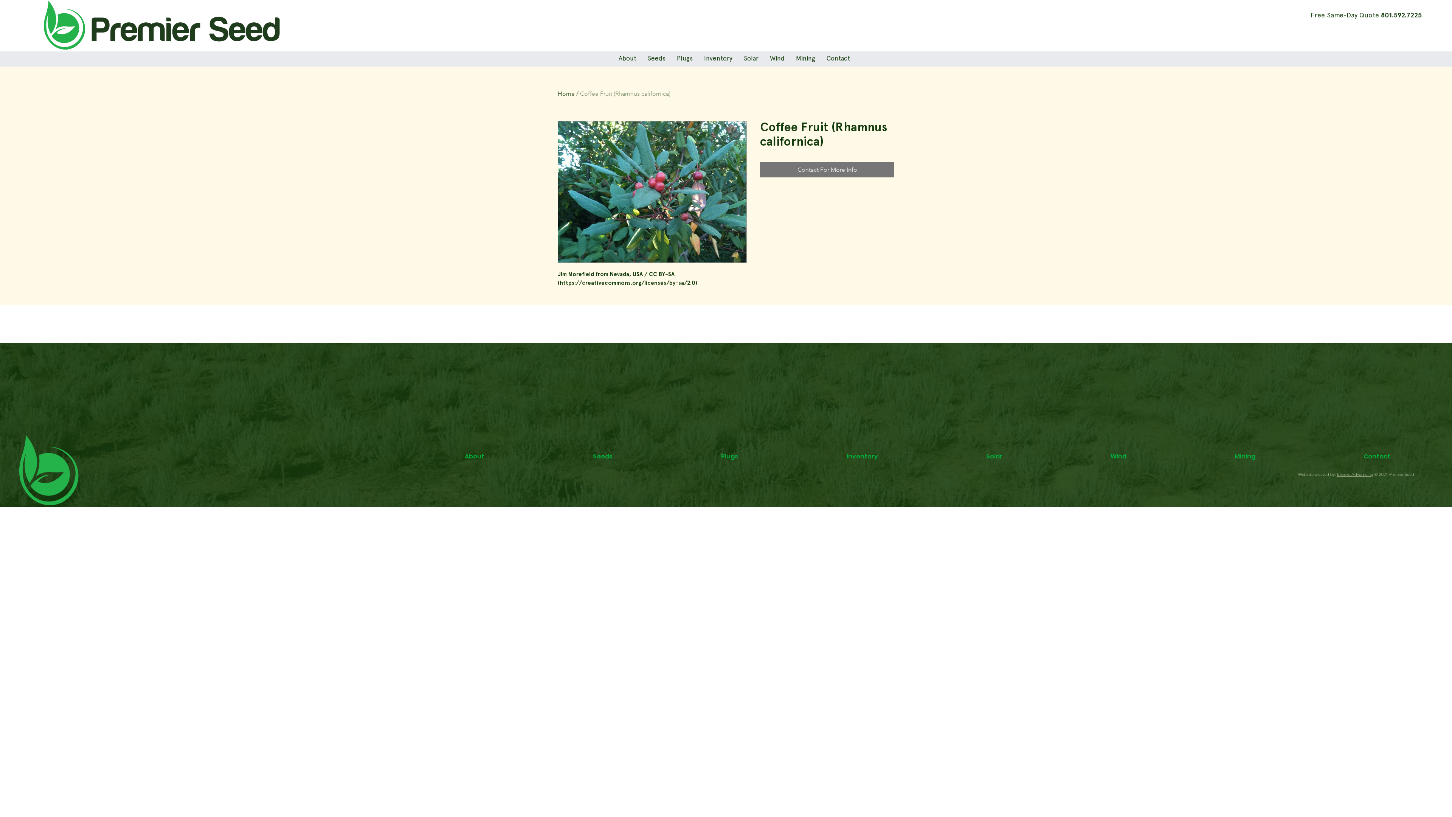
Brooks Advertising (1355, 474)
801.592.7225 (1401, 15)
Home (566, 93)
